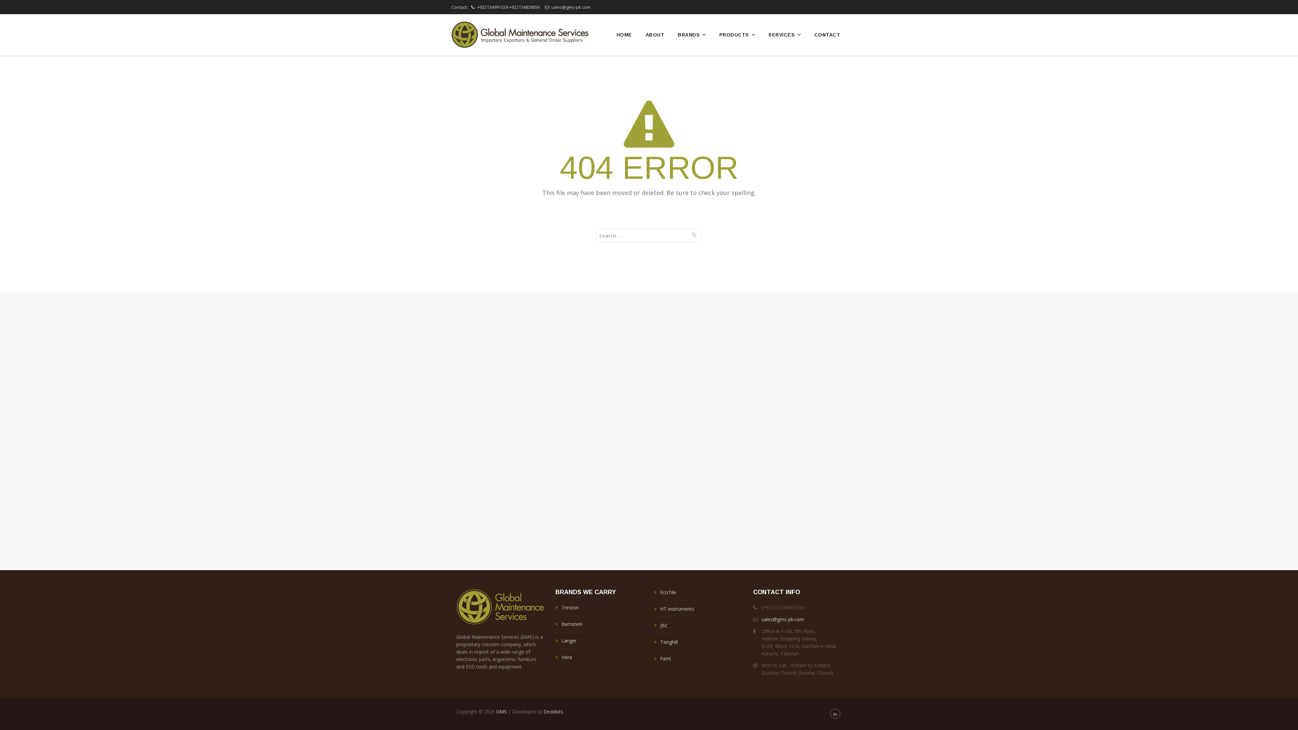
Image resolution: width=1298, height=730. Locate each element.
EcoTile (668, 592)
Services (781, 35)
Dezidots (553, 711)
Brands (689, 35)
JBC (664, 625)
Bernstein (571, 624)
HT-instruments (677, 609)
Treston (570, 607)
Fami (665, 658)
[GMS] (519, 34)
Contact (827, 35)
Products (734, 35)
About (655, 35)
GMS (501, 711)
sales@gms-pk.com (571, 7)
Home (624, 35)
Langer (569, 640)
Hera (566, 657)
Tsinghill (669, 642)
